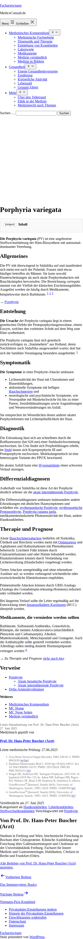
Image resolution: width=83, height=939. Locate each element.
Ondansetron (67, 542)
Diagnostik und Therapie (35, 41)
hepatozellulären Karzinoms (46, 605)
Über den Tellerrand (32, 97)
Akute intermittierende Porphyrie (41, 685)
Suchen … (7, 113)
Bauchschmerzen (21, 391)
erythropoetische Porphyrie (39, 508)
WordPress (36, 937)
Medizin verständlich (32, 57)
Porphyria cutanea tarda (39, 512)
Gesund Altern (28, 87)
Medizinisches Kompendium (29, 33)
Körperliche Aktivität (32, 79)
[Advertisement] (41, 159)
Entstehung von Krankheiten (38, 45)
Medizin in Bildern (31, 61)
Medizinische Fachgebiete (36, 37)
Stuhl (8, 450)
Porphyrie (11, 302)
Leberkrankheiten (60, 807)
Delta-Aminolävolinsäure (26, 689)
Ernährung (25, 75)
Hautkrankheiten (35, 807)
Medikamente (27, 53)
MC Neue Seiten (20, 712)
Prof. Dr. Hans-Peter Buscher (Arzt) (27, 741)
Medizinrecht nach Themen (37, 105)
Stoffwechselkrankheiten (17, 811)
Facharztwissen (10, 5)
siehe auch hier (53, 658)
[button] (33, 909)
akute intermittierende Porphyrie (55, 492)
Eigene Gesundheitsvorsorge (38, 71)
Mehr (12, 93)
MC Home (16, 708)
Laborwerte (26, 49)
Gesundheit (17, 67)
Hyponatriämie (49, 465)
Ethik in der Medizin (32, 101)
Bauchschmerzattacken (26, 538)
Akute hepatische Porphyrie (37, 681)
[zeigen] (10, 224)
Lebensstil (25, 83)
